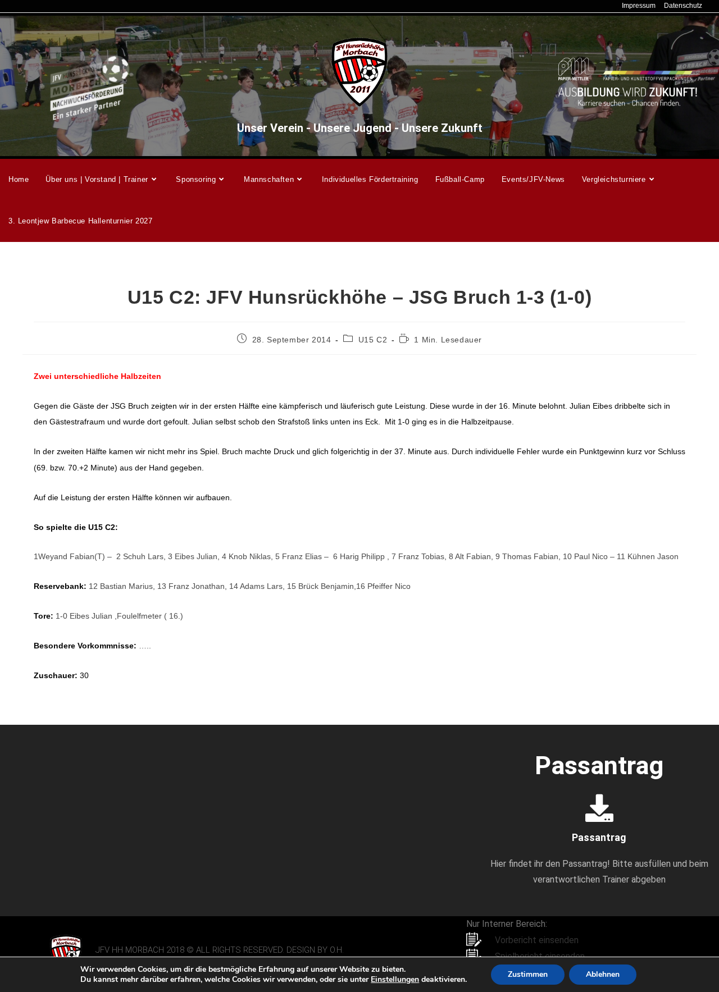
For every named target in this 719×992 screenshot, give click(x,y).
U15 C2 (373, 339)
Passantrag (599, 837)
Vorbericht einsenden (537, 940)
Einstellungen (395, 980)
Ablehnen (603, 974)
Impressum (639, 6)
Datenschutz (683, 6)
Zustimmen (528, 974)
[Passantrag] (599, 808)
